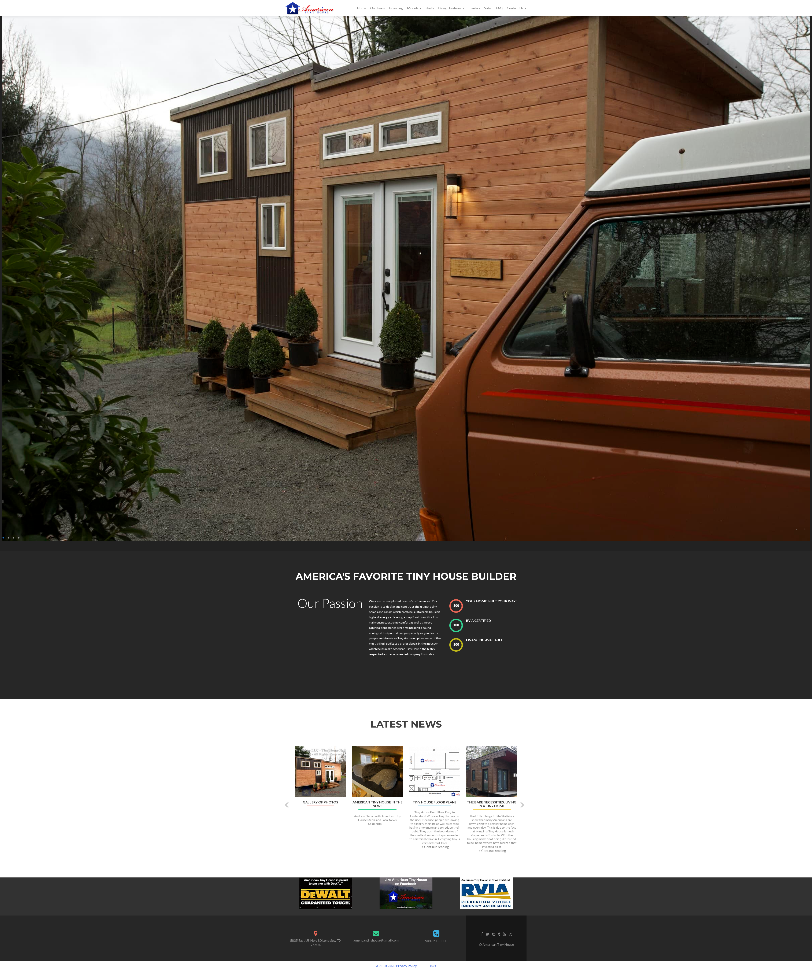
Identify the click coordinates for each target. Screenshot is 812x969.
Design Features (449, 8)
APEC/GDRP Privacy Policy (396, 966)
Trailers (474, 8)
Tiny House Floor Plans (435, 802)
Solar (488, 8)
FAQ (499, 8)
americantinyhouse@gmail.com (376, 940)
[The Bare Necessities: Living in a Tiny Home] (491, 771)
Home (361, 8)
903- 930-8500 (436, 941)
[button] (287, 804)
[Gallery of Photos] (320, 771)
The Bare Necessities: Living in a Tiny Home (491, 804)
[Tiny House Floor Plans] (434, 771)
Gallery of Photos (320, 802)
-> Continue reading (434, 847)
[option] (406, 801)
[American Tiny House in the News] (377, 771)
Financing (396, 8)
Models (412, 8)
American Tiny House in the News (377, 804)
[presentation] (456, 606)
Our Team (377, 8)
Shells (430, 8)
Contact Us (515, 8)
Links (432, 966)
